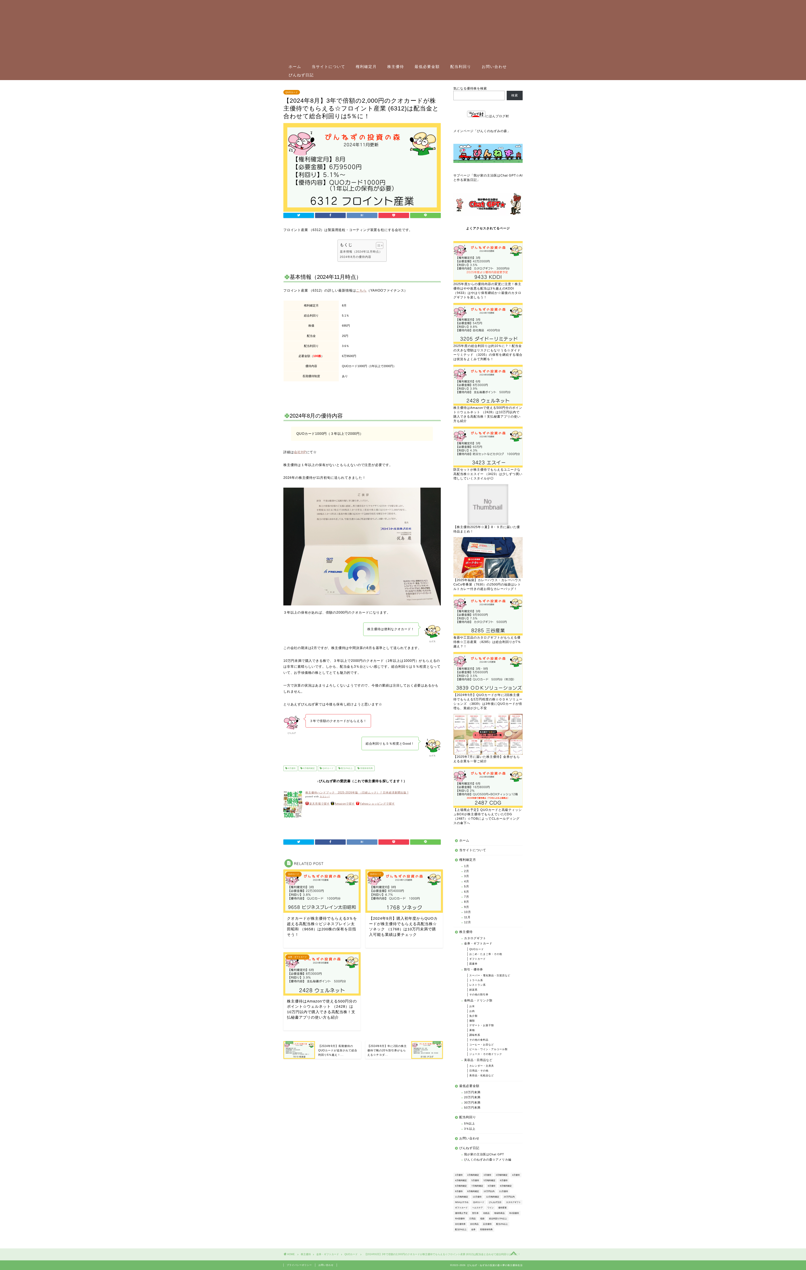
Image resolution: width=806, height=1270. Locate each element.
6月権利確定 (461, 1186)
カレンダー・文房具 (481, 1065)
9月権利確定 (473, 1191)
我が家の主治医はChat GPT (484, 1154)
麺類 (472, 1020)
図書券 (473, 963)
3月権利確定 (502, 1175)
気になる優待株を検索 (470, 88)
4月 (466, 881)
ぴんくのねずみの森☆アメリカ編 (487, 1159)
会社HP (300, 452)
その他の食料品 (478, 1039)
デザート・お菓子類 (481, 1025)
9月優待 (459, 1191)
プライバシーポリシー (299, 1265)
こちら (361, 290)
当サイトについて (328, 66)
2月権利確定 (473, 1175)
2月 (466, 871)
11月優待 (503, 1191)
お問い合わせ (494, 66)
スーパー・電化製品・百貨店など (489, 975)
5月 (466, 886)
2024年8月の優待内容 (355, 256)
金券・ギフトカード (478, 943)
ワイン (490, 1207)
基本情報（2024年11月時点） (361, 251)
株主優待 (395, 66)
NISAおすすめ (461, 1202)
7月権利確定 (477, 1186)
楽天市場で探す (319, 803)
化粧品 (486, 1213)
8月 (466, 901)
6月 (466, 891)
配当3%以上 (346, 768)
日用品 (472, 1218)
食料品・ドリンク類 (478, 1000)
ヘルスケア (477, 1207)
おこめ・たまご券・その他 (485, 954)
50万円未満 (472, 1107)
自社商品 (474, 1224)
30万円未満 (472, 1102)
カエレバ (325, 796)
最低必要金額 (427, 66)
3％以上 (469, 1128)
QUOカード (291, 92)
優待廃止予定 (461, 1213)
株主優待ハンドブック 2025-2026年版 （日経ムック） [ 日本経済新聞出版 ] (356, 792)
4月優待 (516, 1175)
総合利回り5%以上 (498, 1218)
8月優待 (291, 768)
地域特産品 (499, 1213)
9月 (466, 907)
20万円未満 (472, 1097)
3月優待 (487, 1175)
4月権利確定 (461, 1180)
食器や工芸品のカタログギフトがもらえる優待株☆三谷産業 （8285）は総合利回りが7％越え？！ (487, 642)
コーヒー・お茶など (481, 1044)
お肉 (472, 1011)
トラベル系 (476, 980)
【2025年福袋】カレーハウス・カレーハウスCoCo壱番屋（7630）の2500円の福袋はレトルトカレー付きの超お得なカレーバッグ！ (487, 584)
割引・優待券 (473, 969)
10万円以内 (489, 1191)
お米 (472, 1006)
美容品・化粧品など (481, 1075)
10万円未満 (472, 1092)
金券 (473, 1229)
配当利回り (460, 66)
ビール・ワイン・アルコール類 (488, 1049)
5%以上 (469, 1123)
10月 (467, 912)
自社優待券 (460, 1224)
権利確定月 (366, 66)
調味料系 (474, 1035)
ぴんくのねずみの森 (492, 131)
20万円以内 (509, 1197)
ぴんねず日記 (301, 75)
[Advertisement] (400, 31)
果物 (472, 1030)
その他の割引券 (478, 994)
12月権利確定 (492, 1197)
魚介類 (473, 1015)
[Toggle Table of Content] (377, 245)
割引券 (475, 1213)
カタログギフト (475, 938)
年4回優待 (460, 1218)
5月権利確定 (489, 1180)
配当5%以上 (461, 1229)
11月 (467, 917)
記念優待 (487, 1224)
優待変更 (502, 1207)
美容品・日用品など (478, 1060)
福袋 (482, 1218)
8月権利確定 (308, 768)
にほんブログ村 (497, 116)
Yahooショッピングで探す (377, 803)
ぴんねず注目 (495, 1202)
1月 (466, 866)
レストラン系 (477, 984)
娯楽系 (473, 989)
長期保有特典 (366, 768)
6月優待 (504, 1180)
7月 (466, 896)
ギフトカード (477, 958)
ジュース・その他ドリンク (485, 1054)
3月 (466, 876)
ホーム (295, 66)
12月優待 (477, 1197)
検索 (514, 95)
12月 (467, 922)
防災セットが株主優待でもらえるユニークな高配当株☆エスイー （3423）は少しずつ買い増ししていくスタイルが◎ (487, 474)
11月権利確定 (461, 1197)
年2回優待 (514, 1213)
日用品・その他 (478, 1070)
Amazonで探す (345, 803)
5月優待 (475, 1180)
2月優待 (459, 1175)
